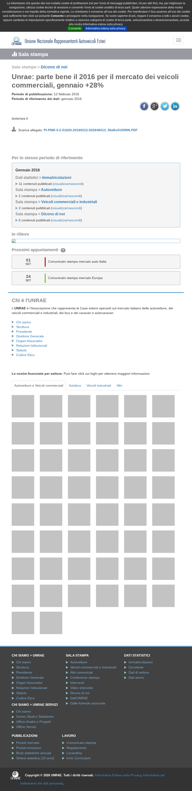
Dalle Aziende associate (87, 703)
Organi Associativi (29, 341)
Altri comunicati (81, 672)
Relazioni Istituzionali (31, 345)
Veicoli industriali (99, 385)
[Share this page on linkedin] (175, 106)
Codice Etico (25, 355)
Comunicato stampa (81, 743)
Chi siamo (23, 322)
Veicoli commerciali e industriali (69, 202)
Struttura (22, 327)
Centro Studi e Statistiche (35, 716)
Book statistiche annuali (33, 753)
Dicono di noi (54, 67)
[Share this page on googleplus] (154, 106)
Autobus (75, 385)
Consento (75, 28)
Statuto (21, 350)
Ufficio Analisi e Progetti (33, 722)
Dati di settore (139, 672)
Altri (119, 385)
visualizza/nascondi (68, 184)
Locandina (74, 753)
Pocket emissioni (28, 748)
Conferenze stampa (85, 677)
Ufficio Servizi (26, 727)
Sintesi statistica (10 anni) (35, 758)
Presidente (24, 331)
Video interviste (81, 688)
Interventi (77, 683)
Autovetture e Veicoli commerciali (38, 385)
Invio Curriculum (78, 758)
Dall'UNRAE (79, 698)
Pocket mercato (27, 743)
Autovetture (51, 190)
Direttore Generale (30, 336)
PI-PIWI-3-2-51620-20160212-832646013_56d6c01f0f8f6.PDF (91, 130)
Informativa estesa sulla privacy (106, 28)
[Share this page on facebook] (144, 106)
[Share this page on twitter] (165, 106)
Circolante (136, 667)
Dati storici (136, 677)
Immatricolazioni (56, 178)
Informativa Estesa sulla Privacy (118, 775)
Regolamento (76, 748)
